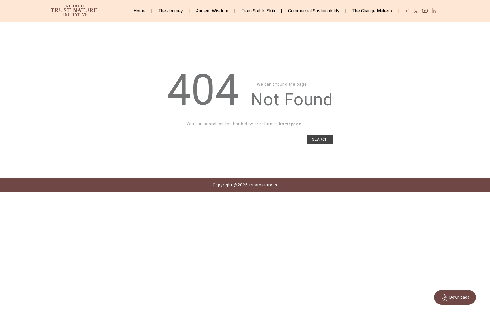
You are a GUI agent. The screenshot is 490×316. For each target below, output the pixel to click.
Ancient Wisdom (212, 11)
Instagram (407, 11)
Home (139, 11)
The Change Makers (372, 11)
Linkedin (434, 10)
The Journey (171, 11)
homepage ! (291, 124)
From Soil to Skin (258, 11)
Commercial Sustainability (313, 11)
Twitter (415, 11)
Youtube (425, 11)
